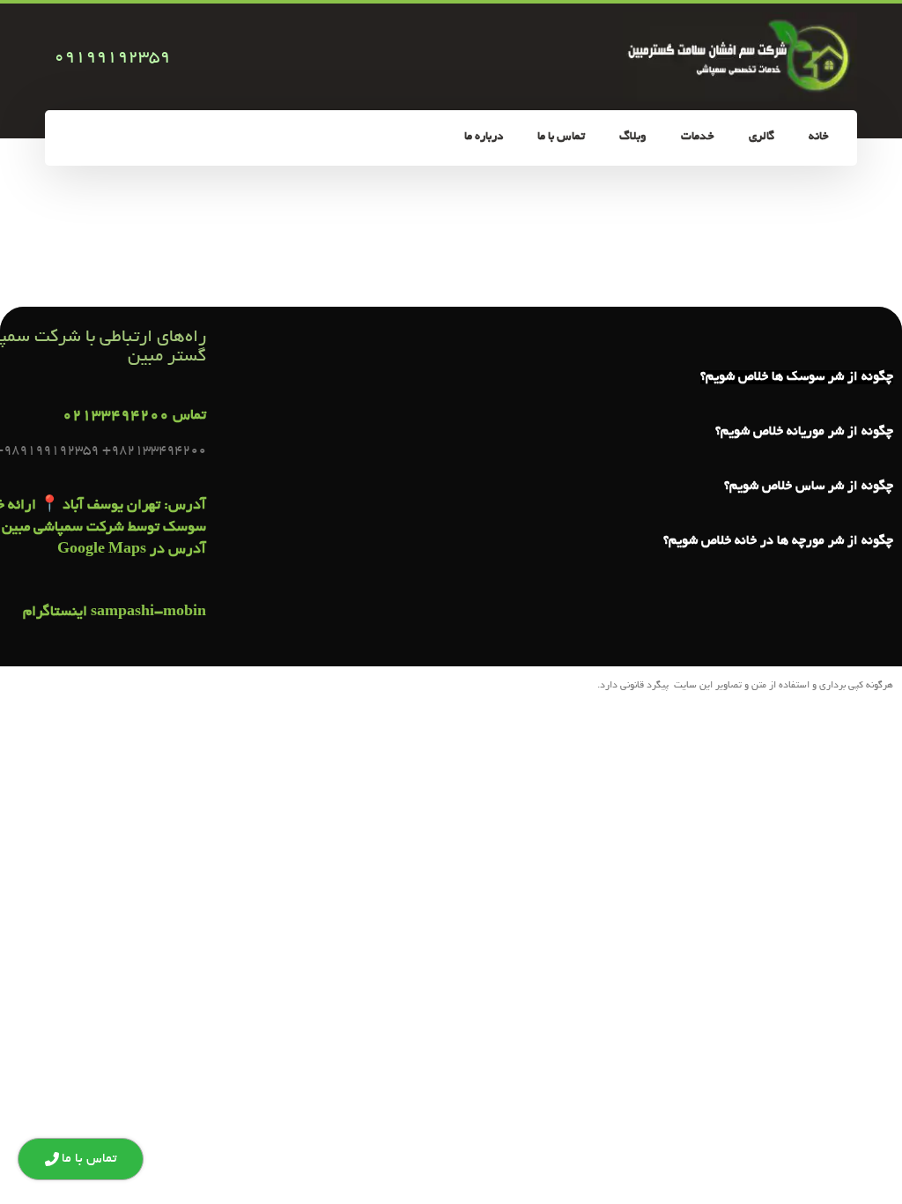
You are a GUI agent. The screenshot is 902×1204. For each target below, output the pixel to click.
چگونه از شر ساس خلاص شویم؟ (808, 486)
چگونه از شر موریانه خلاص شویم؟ (804, 432)
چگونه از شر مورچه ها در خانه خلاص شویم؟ (778, 541)
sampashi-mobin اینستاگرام (114, 613)
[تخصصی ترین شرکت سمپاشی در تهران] (740, 56)
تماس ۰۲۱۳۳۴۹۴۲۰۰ (134, 416)
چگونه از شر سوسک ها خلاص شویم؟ (796, 377)
